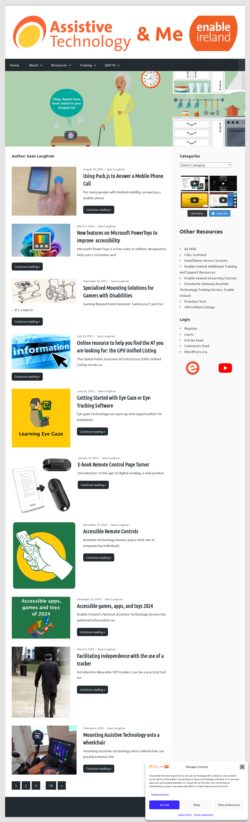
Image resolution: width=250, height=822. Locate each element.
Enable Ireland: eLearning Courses (210, 278)
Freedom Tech (195, 301)
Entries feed (193, 340)
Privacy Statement (203, 814)
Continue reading (97, 209)
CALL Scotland (195, 255)
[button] (242, 767)
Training (86, 65)
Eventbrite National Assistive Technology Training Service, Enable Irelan (207, 289)
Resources (59, 65)
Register (190, 328)
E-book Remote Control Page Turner (113, 464)
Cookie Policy (185, 814)
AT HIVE (190, 249)
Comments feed (196, 346)
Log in (189, 334)
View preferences (229, 805)
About (33, 65)
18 (51, 785)
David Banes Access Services (206, 260)
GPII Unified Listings (199, 307)
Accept (164, 805)
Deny (196, 805)
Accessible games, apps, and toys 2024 (115, 606)
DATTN (110, 65)
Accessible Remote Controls (110, 531)
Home (14, 65)
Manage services (160, 794)
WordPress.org (195, 351)
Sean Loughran (116, 169)
